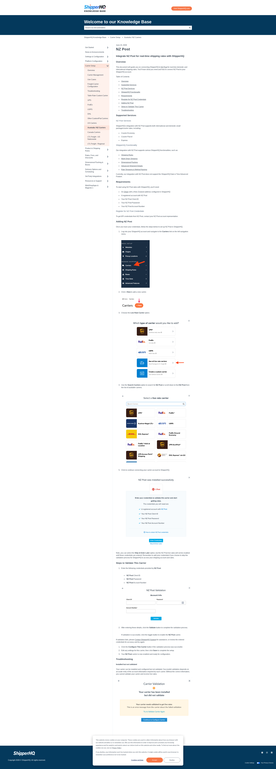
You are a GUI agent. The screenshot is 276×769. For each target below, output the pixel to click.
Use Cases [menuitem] (92, 79)
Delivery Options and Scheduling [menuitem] (93, 170)
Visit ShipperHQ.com (182, 8)
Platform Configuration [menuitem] (93, 61)
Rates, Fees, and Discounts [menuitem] (91, 156)
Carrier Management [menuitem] (95, 75)
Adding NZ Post (127, 103)
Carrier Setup (115, 37)
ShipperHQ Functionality (130, 92)
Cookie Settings (249, 763)
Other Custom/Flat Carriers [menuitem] (98, 118)
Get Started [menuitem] (89, 47)
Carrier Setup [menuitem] (90, 66)
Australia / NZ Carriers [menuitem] (97, 128)
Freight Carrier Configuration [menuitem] (93, 85)
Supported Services (128, 85)
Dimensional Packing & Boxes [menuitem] (94, 163)
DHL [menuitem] (89, 114)
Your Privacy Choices (267, 763)
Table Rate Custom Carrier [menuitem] (98, 95)
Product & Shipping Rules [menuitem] (92, 149)
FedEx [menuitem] (90, 105)
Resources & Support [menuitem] (93, 181)
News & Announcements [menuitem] (94, 52)
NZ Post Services (128, 88)
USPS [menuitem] (90, 109)
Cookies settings (137, 760)
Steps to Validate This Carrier (132, 107)
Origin (126, 192)
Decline (172, 760)
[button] (107, 47)
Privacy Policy (116, 748)
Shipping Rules (127, 155)
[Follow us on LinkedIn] (271, 752)
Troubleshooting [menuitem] (94, 91)
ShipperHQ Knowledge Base (95, 37)
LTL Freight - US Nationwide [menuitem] (94, 138)
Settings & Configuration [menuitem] (94, 57)
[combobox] (136, 28)
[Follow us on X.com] (262, 752)
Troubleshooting (127, 110)
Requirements (126, 96)
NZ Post (164, 67)
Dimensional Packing (129, 162)
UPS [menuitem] (89, 100)
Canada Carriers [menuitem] (94, 132)
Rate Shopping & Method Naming (134, 170)
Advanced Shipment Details (132, 166)
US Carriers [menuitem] (92, 123)
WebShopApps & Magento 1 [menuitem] (91, 187)
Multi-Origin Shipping (129, 159)
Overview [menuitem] (91, 70)
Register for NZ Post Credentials (133, 99)
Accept (154, 760)
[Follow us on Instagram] (267, 752)
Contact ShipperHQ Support (145, 640)
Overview (125, 81)
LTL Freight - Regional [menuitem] (96, 144)
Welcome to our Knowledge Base (117, 21)
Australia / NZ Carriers (132, 37)
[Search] (190, 28)
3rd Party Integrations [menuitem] (93, 176)
